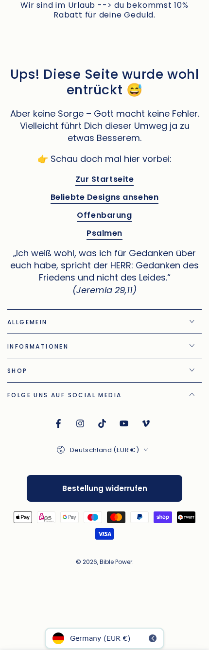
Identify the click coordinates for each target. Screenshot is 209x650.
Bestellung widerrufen (104, 488)
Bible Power (116, 562)
